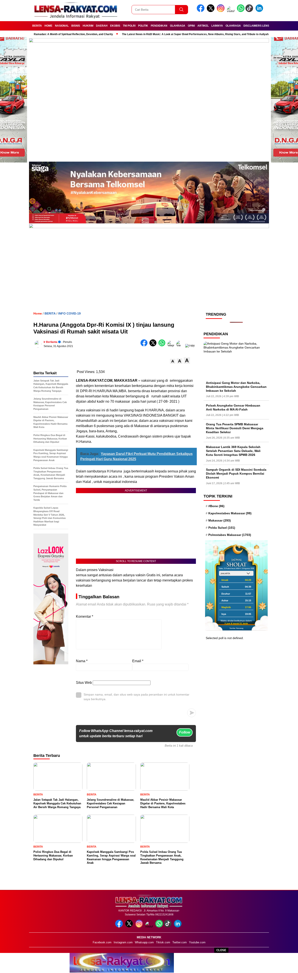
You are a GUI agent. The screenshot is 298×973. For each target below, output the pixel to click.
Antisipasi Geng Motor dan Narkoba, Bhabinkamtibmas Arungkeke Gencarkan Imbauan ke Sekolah (236, 386)
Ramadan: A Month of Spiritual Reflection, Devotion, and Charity (64, 34)
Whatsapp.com (144, 942)
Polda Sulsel (221, 527)
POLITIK (143, 25)
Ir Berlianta (50, 342)
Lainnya (217, 25)
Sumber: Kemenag (236, 628)
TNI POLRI (129, 25)
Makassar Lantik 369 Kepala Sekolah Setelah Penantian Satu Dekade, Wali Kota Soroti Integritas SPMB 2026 (233, 450)
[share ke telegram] (171, 345)
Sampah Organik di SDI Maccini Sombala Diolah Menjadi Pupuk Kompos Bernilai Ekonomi (236, 473)
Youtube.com (197, 942)
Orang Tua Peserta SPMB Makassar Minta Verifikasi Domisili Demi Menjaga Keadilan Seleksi (234, 428)
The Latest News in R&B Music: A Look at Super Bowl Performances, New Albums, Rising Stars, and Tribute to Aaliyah (186, 34)
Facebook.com (102, 942)
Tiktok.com (163, 942)
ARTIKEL (203, 25)
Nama (81, 661)
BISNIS (75, 25)
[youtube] (231, 11)
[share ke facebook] (144, 345)
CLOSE (221, 950)
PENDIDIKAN (159, 25)
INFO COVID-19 (69, 313)
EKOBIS (115, 25)
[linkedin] (260, 11)
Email (137, 661)
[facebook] (201, 11)
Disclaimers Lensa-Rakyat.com (266, 25)
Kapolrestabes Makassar (230, 513)
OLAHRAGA (177, 25)
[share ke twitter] (153, 345)
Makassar (219, 520)
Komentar (84, 616)
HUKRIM (88, 25)
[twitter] (211, 11)
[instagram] (221, 11)
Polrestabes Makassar (229, 535)
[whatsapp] (241, 11)
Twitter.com (179, 942)
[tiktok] (250, 11)
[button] (172, 361)
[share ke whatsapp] (162, 345)
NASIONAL (62, 25)
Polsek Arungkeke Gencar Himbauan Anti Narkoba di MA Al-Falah (233, 407)
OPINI (191, 25)
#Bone (216, 506)
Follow (184, 732)
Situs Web (84, 682)
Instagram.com (123, 942)
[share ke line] (180, 345)
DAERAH (102, 25)
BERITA (37, 25)
